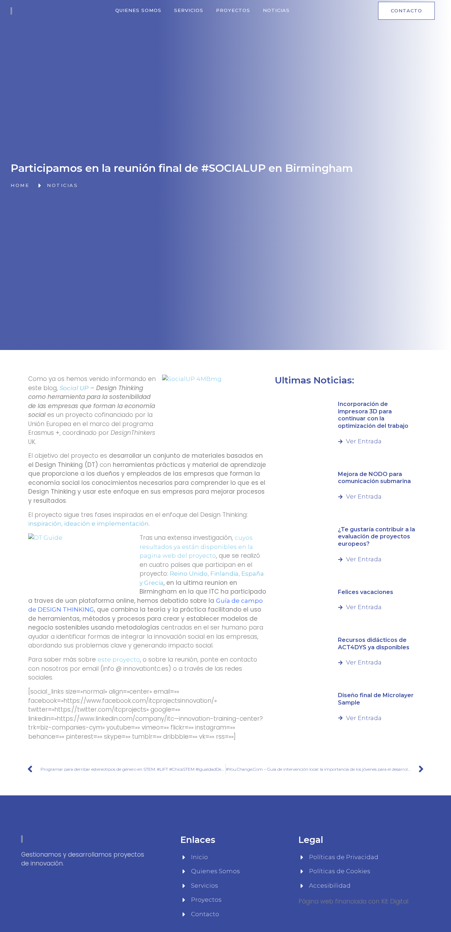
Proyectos (233, 10)
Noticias (276, 10)
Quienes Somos (138, 10)
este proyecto (119, 659)
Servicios (188, 10)
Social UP (74, 388)
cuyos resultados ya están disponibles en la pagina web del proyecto (196, 546)
